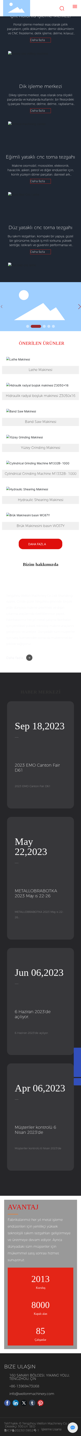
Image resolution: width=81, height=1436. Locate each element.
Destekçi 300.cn (16, 1426)
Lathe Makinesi (40, 370)
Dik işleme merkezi (40, 86)
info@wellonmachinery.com (31, 1394)
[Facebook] (7, 1403)
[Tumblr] (32, 1403)
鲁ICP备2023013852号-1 (21, 1430)
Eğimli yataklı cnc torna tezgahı (40, 157)
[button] (27, 326)
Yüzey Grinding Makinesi (40, 448)
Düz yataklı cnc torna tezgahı (40, 227)
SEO (32, 1426)
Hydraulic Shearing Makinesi (40, 500)
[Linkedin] (15, 1403)
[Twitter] (24, 1403)
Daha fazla (14, 658)
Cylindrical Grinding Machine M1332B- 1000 (40, 474)
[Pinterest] (40, 1403)
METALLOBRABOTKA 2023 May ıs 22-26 (36, 893)
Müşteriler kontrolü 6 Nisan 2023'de (35, 1130)
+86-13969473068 (24, 1386)
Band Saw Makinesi (40, 422)
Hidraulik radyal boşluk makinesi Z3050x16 (40, 396)
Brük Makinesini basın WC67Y (41, 526)
